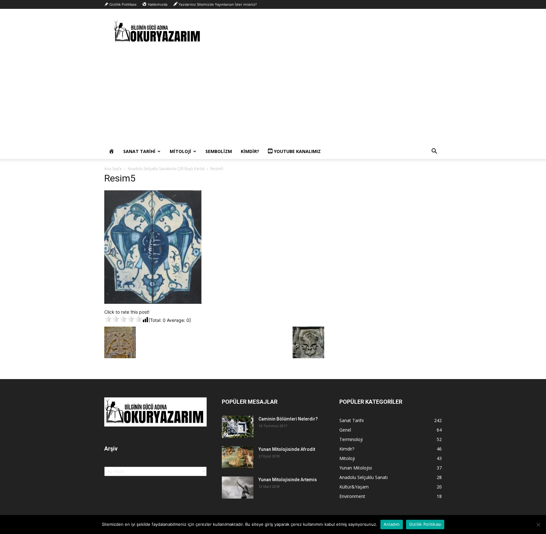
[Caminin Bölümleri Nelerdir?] (237, 427)
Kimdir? (250, 151)
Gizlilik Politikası (425, 524)
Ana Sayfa (113, 168)
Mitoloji (180, 151)
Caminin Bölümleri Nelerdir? (288, 418)
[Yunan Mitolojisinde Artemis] (237, 487)
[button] (434, 152)
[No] (538, 524)
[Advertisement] (273, 96)
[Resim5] (153, 302)
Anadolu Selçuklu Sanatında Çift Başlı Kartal (166, 168)
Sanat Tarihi (139, 151)
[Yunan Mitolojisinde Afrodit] (237, 457)
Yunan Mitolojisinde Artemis (287, 479)
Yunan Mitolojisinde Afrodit (286, 449)
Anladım (392, 524)
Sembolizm (218, 151)
